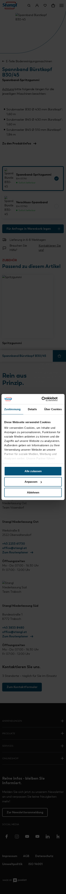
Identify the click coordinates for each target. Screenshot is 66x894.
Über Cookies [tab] (53, 409)
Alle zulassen (33, 471)
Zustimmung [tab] (12, 409)
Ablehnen (33, 492)
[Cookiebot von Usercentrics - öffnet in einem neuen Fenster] (46, 399)
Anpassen (31, 481)
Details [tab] (32, 409)
